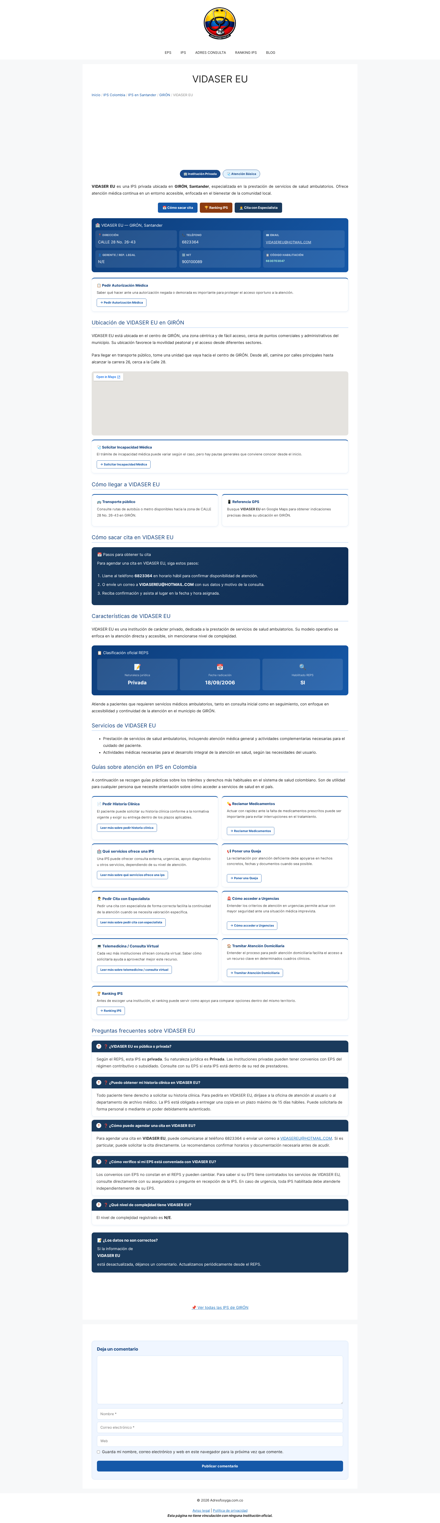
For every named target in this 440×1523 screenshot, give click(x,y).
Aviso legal (201, 1510)
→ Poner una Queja (244, 878)
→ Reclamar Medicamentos (250, 831)
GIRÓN (164, 95)
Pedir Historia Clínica (121, 804)
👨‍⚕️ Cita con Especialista (258, 207)
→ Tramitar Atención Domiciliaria (255, 973)
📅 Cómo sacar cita (177, 207)
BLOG (270, 52)
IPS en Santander (142, 95)
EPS (168, 52)
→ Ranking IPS (110, 1010)
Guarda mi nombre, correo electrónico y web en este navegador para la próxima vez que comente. (192, 1452)
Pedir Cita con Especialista (126, 898)
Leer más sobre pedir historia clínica (127, 827)
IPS (183, 52)
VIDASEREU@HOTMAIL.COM (288, 242)
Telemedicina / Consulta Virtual (130, 946)
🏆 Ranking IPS (216, 207)
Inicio (96, 95)
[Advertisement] (220, 134)
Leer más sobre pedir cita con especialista (131, 922)
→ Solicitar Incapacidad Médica (123, 464)
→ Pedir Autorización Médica (121, 302)
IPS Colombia (114, 95)
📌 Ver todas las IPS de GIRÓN (220, 1307)
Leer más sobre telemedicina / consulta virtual (134, 969)
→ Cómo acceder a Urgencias (252, 925)
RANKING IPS (246, 52)
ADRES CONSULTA (210, 52)
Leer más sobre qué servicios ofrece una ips (132, 875)
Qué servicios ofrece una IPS (128, 851)
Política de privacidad (230, 1510)
